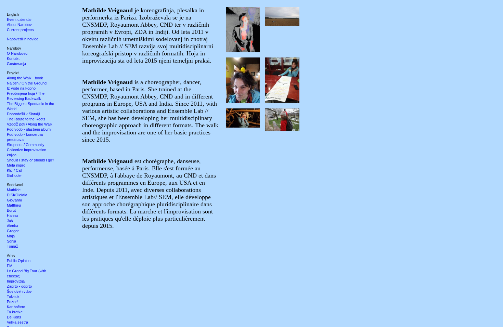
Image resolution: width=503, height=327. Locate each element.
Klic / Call (14, 170)
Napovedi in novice (22, 39)
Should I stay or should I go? (30, 160)
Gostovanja (16, 64)
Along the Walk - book (25, 78)
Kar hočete (16, 307)
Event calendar (19, 19)
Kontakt (13, 58)
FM (9, 266)
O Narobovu (17, 53)
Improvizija (16, 281)
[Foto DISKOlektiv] (280, 9)
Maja (11, 236)
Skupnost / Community (25, 145)
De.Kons (14, 317)
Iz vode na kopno (21, 88)
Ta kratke (15, 312)
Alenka (12, 226)
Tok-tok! (14, 297)
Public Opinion (18, 261)
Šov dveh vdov (19, 291)
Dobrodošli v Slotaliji (23, 114)
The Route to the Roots (26, 119)
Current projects (20, 30)
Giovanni (14, 200)
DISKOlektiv (17, 195)
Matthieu (14, 205)
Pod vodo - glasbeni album (29, 129)
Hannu (12, 215)
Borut (11, 210)
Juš (10, 221)
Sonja (11, 241)
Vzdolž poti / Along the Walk (29, 124)
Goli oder (14, 175)
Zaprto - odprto (19, 286)
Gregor (13, 231)
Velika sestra (17, 322)
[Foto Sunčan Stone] (280, 110)
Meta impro (16, 165)
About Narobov (19, 25)
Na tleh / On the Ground (27, 83)
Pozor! (12, 302)
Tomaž (12, 246)
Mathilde (14, 190)
